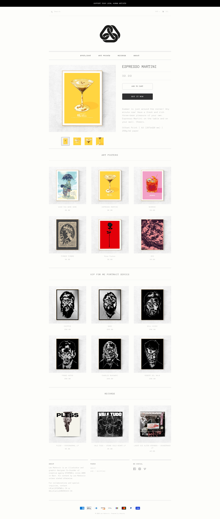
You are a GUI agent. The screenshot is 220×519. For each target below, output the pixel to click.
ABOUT (137, 56)
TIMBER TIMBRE (67, 256)
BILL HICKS (152, 326)
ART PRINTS (104, 56)
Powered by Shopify (118, 513)
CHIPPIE (67, 326)
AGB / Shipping (98, 471)
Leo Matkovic (105, 513)
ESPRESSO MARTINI (110, 207)
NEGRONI (152, 207)
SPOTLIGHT (85, 56)
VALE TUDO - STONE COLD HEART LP (110, 446)
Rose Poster (110, 256)
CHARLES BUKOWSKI (110, 375)
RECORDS (122, 56)
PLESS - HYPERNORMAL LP (67, 446)
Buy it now (137, 96)
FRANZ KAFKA (67, 375)
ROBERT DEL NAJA (152, 375)
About (93, 468)
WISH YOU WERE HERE (67, 207)
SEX (152, 256)
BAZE (110, 326)
